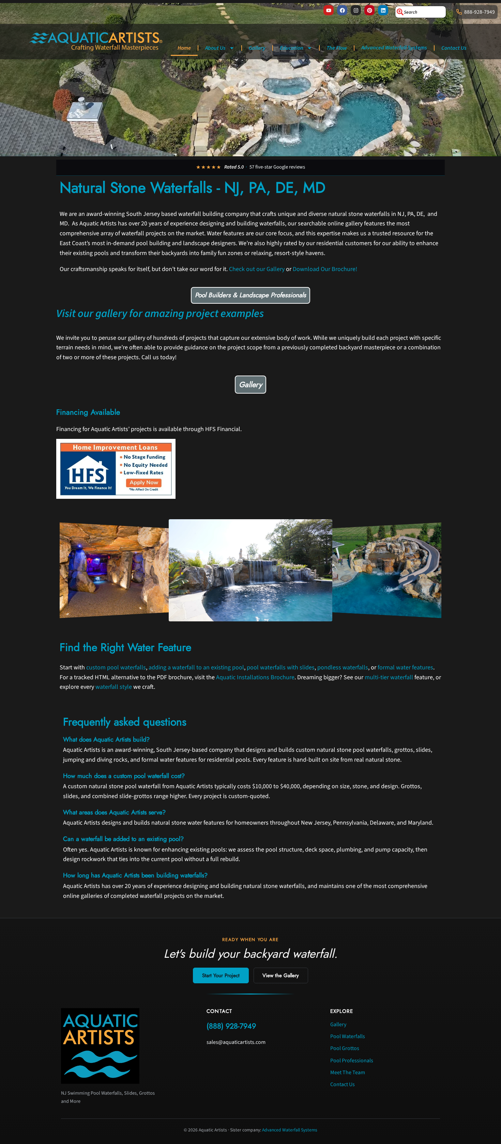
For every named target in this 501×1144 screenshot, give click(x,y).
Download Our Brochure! (325, 269)
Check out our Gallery (257, 269)
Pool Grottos (344, 1048)
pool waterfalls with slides (281, 667)
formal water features (405, 667)
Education (291, 48)
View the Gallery (280, 975)
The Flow (337, 48)
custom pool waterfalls (116, 667)
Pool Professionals (351, 1060)
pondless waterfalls (342, 667)
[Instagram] (356, 10)
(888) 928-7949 (231, 1026)
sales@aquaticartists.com (236, 1042)
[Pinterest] (369, 10)
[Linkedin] (383, 10)
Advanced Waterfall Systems (394, 47)
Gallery (257, 48)
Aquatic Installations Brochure (255, 677)
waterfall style (113, 687)
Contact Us (454, 48)
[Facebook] (342, 10)
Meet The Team (347, 1072)
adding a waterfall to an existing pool (196, 667)
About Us (215, 48)
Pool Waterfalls (347, 1036)
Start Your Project (221, 975)
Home (184, 48)
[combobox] (420, 12)
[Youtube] (328, 10)
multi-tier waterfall (389, 677)
